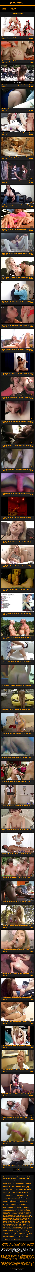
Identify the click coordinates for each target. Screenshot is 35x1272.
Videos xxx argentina (11, 1265)
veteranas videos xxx (17, 1213)
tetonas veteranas (12, 1188)
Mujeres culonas (4, 1252)
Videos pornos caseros (25, 1262)
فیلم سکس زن (4, 1243)
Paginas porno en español (11, 1255)
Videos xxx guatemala (21, 1261)
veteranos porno (17, 1218)
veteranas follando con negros (11, 1206)
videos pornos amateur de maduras (18, 1233)
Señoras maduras (30, 1256)
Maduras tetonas (12, 1252)
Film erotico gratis (6, 1245)
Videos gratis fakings (14, 1263)
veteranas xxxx (7, 1216)
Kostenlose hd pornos (8, 1244)
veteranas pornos (7, 1212)
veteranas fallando (8, 1203)
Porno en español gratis (24, 1263)
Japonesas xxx (16, 1264)
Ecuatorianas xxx (25, 1264)
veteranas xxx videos (24, 1215)
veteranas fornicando (13, 1209)
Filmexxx (13, 1245)
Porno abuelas (21, 1256)
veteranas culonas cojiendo (15, 1198)
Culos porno (18, 1267)
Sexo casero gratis (22, 1255)
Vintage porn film (17, 1244)
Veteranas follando (17, 2)
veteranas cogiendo (23, 1194)
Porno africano (11, 1257)
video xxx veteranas (14, 1219)
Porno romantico (14, 1260)
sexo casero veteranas (15, 1186)
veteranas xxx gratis (13, 1215)
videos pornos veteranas (14, 1237)
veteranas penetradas (24, 1210)
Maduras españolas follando (12, 1262)
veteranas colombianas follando (11, 1195)
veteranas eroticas (17, 1200)
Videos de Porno (7, 1258)
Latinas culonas (25, 1257)
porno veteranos (17, 1183)
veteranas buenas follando (10, 1194)
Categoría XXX (13, 9)
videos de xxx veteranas (18, 1228)
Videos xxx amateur (22, 1260)
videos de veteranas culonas (22, 1224)
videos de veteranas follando (10, 1225)
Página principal (4, 9)
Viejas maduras (14, 1256)
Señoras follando (21, 1252)
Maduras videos (6, 1254)
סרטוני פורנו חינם (30, 1244)
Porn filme (24, 1244)
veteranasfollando (16, 1216)
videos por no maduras (14, 1231)
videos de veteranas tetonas (20, 1227)
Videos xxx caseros (9, 1267)
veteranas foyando (25, 1209)
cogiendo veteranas (8, 1182)
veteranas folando (18, 1203)
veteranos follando (8, 1218)
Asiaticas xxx (26, 1254)
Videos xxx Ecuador (25, 1267)
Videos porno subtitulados (16, 1254)
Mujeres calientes (22, 1258)
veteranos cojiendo (27, 1216)
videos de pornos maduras (17, 1221)
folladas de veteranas (19, 1182)
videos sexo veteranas (15, 1239)
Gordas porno (4, 1257)
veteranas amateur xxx (22, 1192)
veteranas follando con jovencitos (18, 1204)
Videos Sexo (19, 1265)
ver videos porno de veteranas (18, 1191)
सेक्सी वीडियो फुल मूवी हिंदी (12, 1243)
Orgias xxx (22, 1268)
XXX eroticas (18, 1257)
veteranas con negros (15, 1197)
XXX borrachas (11, 1261)
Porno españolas (31, 1258)
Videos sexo (15, 1258)
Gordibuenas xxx (6, 1260)
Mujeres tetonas (6, 1256)
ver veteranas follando (23, 1188)
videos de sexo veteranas (20, 1222)
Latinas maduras (26, 1265)
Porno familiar (9, 1264)
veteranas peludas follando (10, 1210)
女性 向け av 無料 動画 (20, 1245)
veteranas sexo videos (19, 1212)
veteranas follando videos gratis (14, 1207)
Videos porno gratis (29, 1252)
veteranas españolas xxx (20, 1201)
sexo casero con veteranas (15, 1185)
